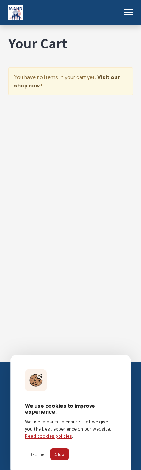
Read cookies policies (48, 436)
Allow (59, 454)
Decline (36, 454)
